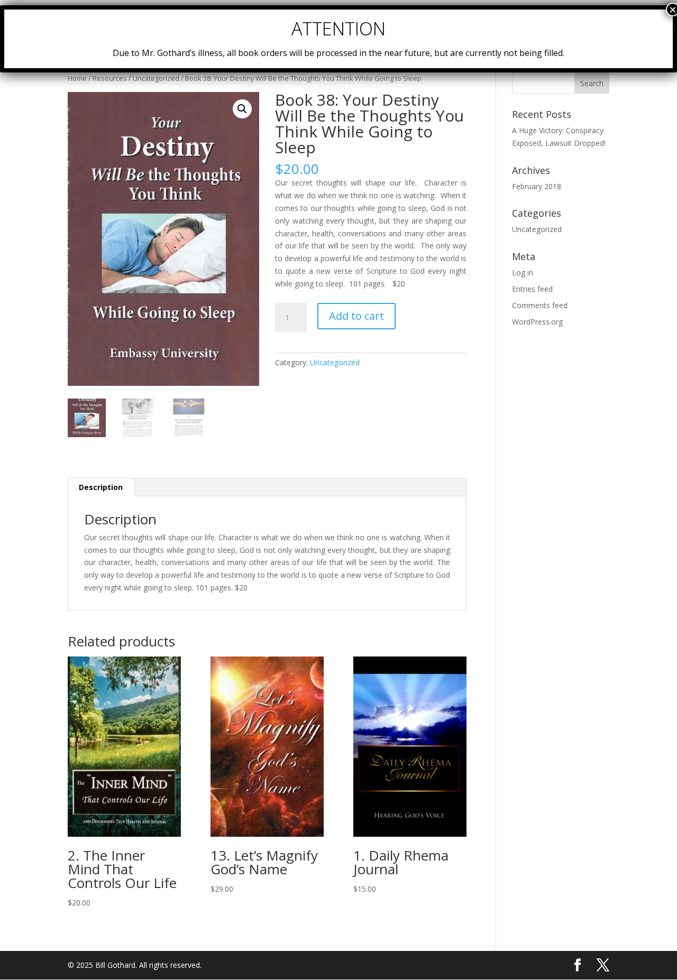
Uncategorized (156, 78)
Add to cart (356, 316)
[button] (242, 108)
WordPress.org (537, 322)
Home (77, 78)
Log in (522, 272)
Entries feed (532, 289)
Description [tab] (101, 487)
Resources (110, 78)
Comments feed (540, 305)
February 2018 (536, 186)
